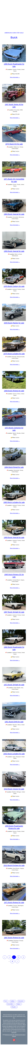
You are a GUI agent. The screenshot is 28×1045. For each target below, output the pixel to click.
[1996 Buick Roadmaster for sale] (14, 61)
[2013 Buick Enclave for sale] (14, 863)
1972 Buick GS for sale (14, 144)
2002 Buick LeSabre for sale (14, 754)
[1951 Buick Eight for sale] (14, 719)
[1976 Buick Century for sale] (14, 284)
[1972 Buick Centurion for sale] (14, 425)
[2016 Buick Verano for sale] (14, 786)
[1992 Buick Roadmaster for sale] (14, 644)
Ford (5, 1001)
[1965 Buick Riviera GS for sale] (14, 572)
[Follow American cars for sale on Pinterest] (14, 1040)
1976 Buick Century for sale (14, 286)
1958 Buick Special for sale (14, 251)
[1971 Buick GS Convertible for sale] (14, 176)
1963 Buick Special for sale (14, 214)
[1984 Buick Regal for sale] (14, 464)
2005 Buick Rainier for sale (14, 323)
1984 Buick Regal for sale (14, 467)
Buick (14, 37)
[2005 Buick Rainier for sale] (14, 320)
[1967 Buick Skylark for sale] (14, 609)
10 (12, 961)
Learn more (13, 1032)
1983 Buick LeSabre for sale (14, 502)
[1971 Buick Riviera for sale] (14, 900)
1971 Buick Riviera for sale (14, 902)
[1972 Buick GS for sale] (14, 141)
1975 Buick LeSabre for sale (14, 354)
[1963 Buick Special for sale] (14, 211)
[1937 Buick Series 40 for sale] (14, 102)
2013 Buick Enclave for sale (14, 865)
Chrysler (14, 1007)
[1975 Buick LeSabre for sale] (14, 351)
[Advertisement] (14, 14)
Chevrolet (20, 1001)
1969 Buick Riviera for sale (14, 391)
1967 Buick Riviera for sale (14, 938)
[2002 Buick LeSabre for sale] (14, 751)
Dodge (18, 1004)
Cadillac (12, 1001)
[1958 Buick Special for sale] (14, 248)
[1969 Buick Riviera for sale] (14, 388)
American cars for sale (14, 33)
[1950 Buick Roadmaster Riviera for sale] (14, 823)
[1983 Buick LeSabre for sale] (14, 500)
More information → (15, 77)
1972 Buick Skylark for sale (14, 685)
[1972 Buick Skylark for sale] (14, 682)
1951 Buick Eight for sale (14, 722)
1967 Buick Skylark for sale (14, 612)
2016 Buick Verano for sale (14, 789)
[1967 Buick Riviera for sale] (14, 935)
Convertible (10, 1004)
